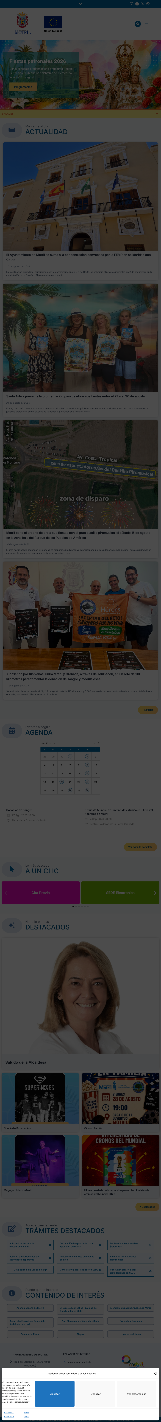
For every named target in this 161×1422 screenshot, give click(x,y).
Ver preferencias (136, 1393)
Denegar (96, 1393)
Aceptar (55, 1393)
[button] (154, 1373)
